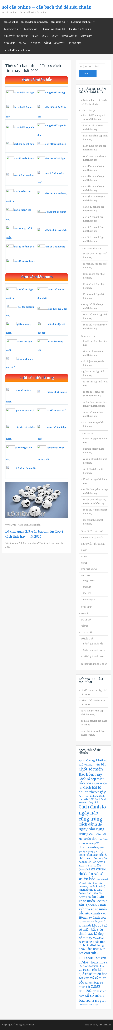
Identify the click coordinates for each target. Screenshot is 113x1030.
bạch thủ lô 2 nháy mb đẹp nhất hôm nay (94, 117)
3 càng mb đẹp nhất (55, 212)
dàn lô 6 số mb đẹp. (24, 175)
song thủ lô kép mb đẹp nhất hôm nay (95, 326)
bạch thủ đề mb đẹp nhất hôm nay (95, 137)
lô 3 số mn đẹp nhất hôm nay (95, 383)
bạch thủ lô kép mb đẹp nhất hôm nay (94, 148)
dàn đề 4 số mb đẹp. (24, 158)
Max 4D (87, 593)
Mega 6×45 (89, 580)
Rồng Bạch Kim (95, 949)
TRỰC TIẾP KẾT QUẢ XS (16, 36)
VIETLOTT (86, 36)
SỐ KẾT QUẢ (75, 43)
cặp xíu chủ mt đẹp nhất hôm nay (95, 461)
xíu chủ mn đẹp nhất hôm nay (93, 424)
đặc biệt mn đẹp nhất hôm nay (93, 363)
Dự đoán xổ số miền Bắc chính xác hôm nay (93, 883)
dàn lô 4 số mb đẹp (55, 158)
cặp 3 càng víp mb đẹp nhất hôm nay (94, 158)
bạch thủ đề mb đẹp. (24, 144)
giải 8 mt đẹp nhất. (25, 410)
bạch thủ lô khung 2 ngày (17, 50)
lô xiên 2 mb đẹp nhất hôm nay (93, 276)
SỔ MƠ (47, 43)
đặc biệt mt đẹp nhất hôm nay (93, 471)
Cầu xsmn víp (11, 29)
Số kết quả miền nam (93, 656)
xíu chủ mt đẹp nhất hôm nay (93, 522)
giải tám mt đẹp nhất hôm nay (93, 451)
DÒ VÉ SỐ (35, 43)
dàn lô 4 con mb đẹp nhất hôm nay (93, 219)
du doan (93, 839)
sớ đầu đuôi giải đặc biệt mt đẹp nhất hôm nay (95, 501)
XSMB (35, 36)
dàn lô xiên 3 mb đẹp (56, 193)
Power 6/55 (89, 599)
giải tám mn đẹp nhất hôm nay (93, 373)
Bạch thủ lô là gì (87, 760)
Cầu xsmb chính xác (81, 22)
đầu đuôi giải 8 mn (57, 309)
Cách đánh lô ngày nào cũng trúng (92, 813)
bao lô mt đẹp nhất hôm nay (95, 440)
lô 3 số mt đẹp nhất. (25, 468)
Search (87, 73)
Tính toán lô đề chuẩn (80, 29)
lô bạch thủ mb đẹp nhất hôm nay (95, 265)
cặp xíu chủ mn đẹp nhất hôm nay (93, 353)
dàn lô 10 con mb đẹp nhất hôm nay (93, 208)
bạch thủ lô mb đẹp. (24, 92)
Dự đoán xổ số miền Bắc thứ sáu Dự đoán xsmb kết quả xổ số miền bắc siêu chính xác (93, 905)
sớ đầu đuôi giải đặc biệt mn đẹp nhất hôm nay (95, 404)
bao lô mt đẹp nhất (56, 410)
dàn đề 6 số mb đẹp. (24, 246)
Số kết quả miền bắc (93, 643)
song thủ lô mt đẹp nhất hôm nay (95, 511)
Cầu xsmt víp (30, 29)
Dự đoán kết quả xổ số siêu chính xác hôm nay (93, 855)
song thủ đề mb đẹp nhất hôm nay (93, 306)
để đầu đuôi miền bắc (56, 230)
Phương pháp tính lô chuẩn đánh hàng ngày (92, 945)
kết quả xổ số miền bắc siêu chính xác (93, 930)
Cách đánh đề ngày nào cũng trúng (91, 829)
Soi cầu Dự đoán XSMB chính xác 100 (93, 966)
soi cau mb (87, 953)
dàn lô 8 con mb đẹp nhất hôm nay (93, 239)
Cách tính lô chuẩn (89, 796)
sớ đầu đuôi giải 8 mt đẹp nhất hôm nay (95, 491)
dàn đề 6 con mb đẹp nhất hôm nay (93, 178)
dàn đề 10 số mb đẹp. (25, 261)
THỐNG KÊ (9, 43)
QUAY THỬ (59, 43)
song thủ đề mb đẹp (55, 144)
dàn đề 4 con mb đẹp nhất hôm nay (93, 168)
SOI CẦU (23, 43)
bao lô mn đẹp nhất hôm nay (95, 343)
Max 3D (87, 587)
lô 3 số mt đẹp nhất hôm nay (95, 481)
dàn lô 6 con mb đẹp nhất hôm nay (93, 229)
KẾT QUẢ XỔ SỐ (69, 36)
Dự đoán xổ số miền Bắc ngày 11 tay (91, 893)
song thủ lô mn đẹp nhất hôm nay (93, 414)
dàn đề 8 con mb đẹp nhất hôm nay (93, 188)
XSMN (45, 36)
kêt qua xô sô (87, 922)
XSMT (55, 36)
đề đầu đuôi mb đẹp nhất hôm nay (95, 255)
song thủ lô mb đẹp (55, 92)
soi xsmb (90, 982)
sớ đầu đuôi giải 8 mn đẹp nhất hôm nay (93, 394)
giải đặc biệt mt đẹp (57, 392)
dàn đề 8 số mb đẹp (55, 246)
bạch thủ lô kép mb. (24, 127)
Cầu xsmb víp (58, 22)
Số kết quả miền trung (94, 650)
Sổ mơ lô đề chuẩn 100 (54, 29)
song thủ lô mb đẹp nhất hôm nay (95, 316)
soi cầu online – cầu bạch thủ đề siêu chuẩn (47, 7)
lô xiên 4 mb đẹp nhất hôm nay (94, 296)
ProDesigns (105, 1024)
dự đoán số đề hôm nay (88, 866)
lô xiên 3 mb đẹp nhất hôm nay (93, 286)
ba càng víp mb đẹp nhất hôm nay (93, 127)
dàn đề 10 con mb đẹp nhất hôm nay (94, 198)
